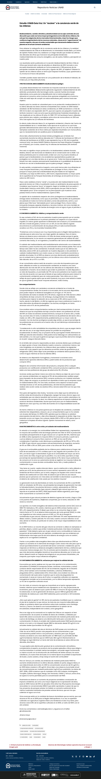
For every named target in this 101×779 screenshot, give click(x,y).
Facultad (27, 13)
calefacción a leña (26, 725)
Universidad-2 (37, 737)
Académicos (18, 2)
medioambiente (37, 734)
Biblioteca (35, 2)
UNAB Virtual (43, 2)
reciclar (44, 734)
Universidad (44, 13)
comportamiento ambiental (26, 728)
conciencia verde (39, 728)
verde (44, 737)
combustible (35, 725)
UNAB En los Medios (35, 13)
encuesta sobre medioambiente (37, 731)
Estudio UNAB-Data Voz (25, 734)
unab (31, 737)
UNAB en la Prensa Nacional (54, 13)
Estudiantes (9, 2)
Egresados (27, 2)
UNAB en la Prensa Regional (69, 13)
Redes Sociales (53, 2)
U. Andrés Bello (23, 737)
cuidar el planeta (24, 731)
